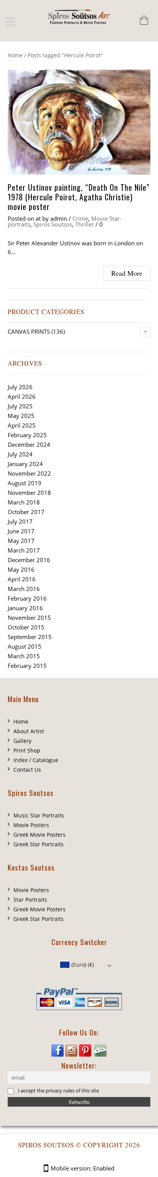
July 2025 (20, 406)
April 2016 (22, 579)
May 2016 (21, 569)
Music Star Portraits (38, 815)
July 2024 (20, 454)
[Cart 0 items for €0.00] (140, 21)
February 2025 (27, 435)
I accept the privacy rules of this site (58, 1090)
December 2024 (29, 444)
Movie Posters (31, 825)
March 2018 (24, 502)
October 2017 (26, 512)
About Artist (28, 731)
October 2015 (26, 627)
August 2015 (24, 646)
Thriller (84, 224)
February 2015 (27, 665)
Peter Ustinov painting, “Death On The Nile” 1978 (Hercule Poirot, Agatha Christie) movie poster (79, 196)
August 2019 (24, 483)
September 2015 (30, 637)
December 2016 (29, 560)
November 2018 (29, 492)
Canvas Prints (29, 331)
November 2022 (29, 473)
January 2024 (25, 464)
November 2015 (29, 617)
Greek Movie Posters (39, 834)
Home (15, 55)
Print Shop (26, 750)
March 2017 (24, 550)
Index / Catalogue (35, 760)
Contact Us (27, 769)
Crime (80, 218)
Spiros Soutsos (52, 224)
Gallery (22, 740)
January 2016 (25, 608)
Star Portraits (30, 899)
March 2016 (24, 589)
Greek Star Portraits (38, 844)
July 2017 (20, 521)
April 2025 (22, 425)
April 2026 (22, 396)
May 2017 (21, 540)
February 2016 (27, 598)
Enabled (103, 1168)
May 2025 (21, 416)
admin (58, 218)
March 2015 (24, 656)
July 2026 (20, 387)
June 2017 (21, 531)
